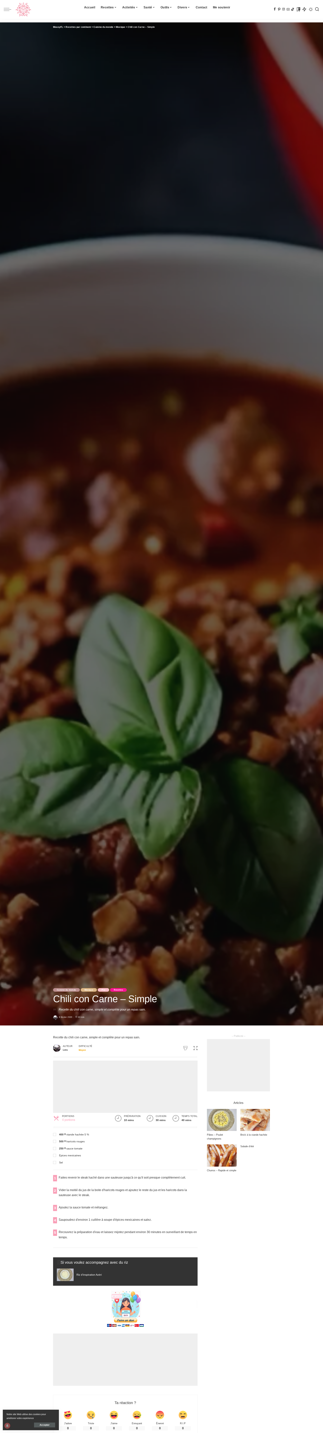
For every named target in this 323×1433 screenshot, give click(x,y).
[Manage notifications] (7, 1426)
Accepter (45, 1425)
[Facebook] (274, 9)
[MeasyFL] (23, 9)
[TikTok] (292, 9)
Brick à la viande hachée (253, 1134)
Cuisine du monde (66, 990)
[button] (195, 1047)
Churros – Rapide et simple (221, 1170)
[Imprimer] (185, 1047)
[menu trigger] (9, 9)
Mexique (88, 990)
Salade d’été (247, 1146)
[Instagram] (283, 9)
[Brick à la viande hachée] (255, 1120)
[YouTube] (288, 9)
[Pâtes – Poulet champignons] (221, 1120)
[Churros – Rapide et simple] (221, 1155)
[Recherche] (317, 9)
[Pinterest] (279, 9)
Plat (103, 990)
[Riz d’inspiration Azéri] (90, 1275)
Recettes (118, 990)
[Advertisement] (125, 1087)
